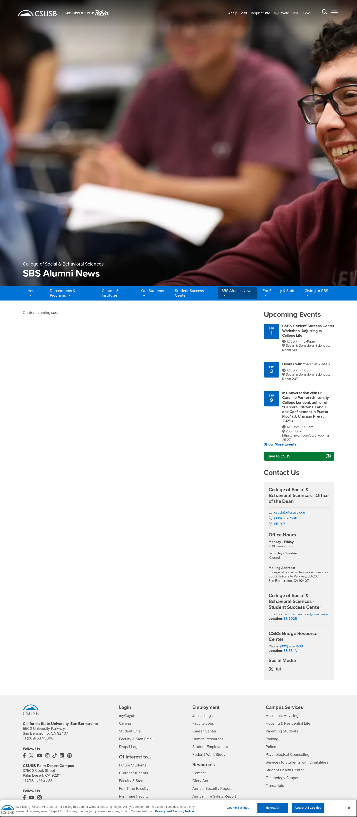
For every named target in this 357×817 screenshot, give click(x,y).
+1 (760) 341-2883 (37, 780)
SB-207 (279, 524)
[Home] (37, 13)
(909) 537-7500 (285, 518)
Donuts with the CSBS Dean (306, 364)
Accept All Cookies (308, 808)
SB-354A (290, 651)
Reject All (272, 808)
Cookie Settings (238, 808)
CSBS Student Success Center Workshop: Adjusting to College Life (308, 331)
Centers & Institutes (110, 293)
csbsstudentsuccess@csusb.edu (303, 614)
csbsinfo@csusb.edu (289, 512)
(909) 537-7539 (291, 646)
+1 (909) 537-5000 (38, 738)
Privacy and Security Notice (174, 812)
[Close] (349, 807)
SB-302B (290, 619)
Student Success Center (189, 293)
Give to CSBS (278, 456)
